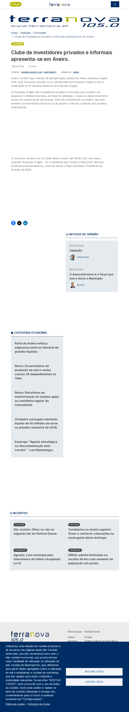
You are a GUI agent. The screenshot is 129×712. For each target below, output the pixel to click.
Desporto (72, 641)
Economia (40, 32)
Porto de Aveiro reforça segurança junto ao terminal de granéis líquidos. (37, 347)
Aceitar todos (94, 682)
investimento (50, 72)
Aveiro (76, 72)
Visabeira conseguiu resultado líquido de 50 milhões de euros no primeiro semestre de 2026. (36, 423)
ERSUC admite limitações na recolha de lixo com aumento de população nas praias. (90, 559)
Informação (75, 631)
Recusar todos (94, 671)
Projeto (88, 637)
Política (74, 524)
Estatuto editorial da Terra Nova (101, 641)
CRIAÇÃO (76, 250)
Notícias (26, 32)
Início (14, 32)
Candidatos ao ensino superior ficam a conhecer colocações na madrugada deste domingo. (91, 533)
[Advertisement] (60, 134)
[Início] (60, 4)
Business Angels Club (31, 72)
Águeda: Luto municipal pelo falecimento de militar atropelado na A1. (37, 559)
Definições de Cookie (39, 704)
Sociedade (20, 550)
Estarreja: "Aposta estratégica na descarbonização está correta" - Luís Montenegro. (36, 446)
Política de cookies (15, 704)
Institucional (92, 631)
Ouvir (17, 4)
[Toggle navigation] (115, 4)
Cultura (19, 524)
